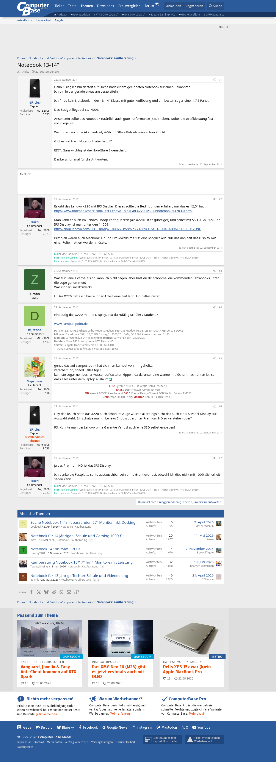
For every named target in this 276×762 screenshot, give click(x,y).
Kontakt (39, 742)
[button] (31, 20)
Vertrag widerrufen (76, 742)
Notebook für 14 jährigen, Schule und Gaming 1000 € (76, 535)
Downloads (105, 6)
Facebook (90, 727)
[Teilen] (214, 79)
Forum (149, 6)
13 (97, 683)
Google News (117, 727)
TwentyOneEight (40, 566)
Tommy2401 (37, 553)
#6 (220, 406)
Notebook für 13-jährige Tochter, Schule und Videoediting (79, 575)
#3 (220, 271)
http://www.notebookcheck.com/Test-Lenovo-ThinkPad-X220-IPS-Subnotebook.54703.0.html (123, 211)
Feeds (26, 727)
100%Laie (208, 579)
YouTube (203, 727)
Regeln (59, 20)
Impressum (24, 742)
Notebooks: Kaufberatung (76, 526)
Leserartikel (43, 20)
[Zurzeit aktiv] (35, 376)
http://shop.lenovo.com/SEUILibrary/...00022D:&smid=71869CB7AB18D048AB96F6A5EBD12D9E (127, 229)
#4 (220, 307)
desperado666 (205, 526)
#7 (220, 458)
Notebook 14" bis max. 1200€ (55, 548)
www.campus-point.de (71, 323)
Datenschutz (25, 746)
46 (26, 683)
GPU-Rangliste (190, 14)
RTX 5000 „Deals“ (107, 14)
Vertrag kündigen (102, 742)
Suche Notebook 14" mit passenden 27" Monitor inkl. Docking (82, 522)
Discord (47, 727)
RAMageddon (81, 14)
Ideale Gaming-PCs (163, 14)
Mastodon (169, 727)
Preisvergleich (129, 6)
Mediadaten (54, 742)
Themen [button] (86, 6)
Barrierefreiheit (125, 742)
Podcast (61, 14)
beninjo (34, 579)
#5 (220, 358)
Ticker (59, 6)
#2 (220, 199)
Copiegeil (36, 526)
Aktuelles (23, 20)
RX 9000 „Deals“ (134, 14)
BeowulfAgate (205, 552)
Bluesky (68, 727)
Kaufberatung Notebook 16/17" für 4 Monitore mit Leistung (81, 562)
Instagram (144, 727)
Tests (72, 6)
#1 (220, 79)
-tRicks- (25, 71)
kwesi (33, 540)
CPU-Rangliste (215, 14)
